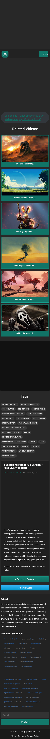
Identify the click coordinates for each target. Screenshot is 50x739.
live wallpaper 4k (35, 657)
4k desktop (42, 639)
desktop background (10, 666)
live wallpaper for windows (14, 428)
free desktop (7, 418)
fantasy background (26, 661)
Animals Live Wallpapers (34, 692)
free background (35, 414)
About (13, 736)
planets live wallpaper (12, 437)
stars (42, 442)
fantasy (23, 657)
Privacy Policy (33, 736)
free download (23, 418)
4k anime (32, 648)
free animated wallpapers (13, 414)
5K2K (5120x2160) (32, 679)
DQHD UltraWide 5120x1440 (13, 692)
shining (33, 442)
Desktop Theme (38, 409)
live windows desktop (11, 432)
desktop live (23, 409)
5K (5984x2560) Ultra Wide (12, 679)
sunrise (25, 446)
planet (27, 432)
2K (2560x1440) (27, 706)
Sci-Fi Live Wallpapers (11, 706)
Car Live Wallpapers (32, 697)
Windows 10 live (8, 451)
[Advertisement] (25, 24)
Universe (35, 446)
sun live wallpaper (10, 446)
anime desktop (36, 643)
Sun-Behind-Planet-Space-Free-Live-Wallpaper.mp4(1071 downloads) (24, 117)
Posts (44, 679)
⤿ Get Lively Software (25, 579)
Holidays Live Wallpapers (12, 683)
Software (22, 736)
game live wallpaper (28, 639)
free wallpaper (8, 423)
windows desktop (26, 451)
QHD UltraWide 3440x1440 (12, 701)
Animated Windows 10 (29, 404)
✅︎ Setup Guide (25, 588)
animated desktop (9, 404)
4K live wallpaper (26, 666)
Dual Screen (28, 683)
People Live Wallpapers (30, 688)
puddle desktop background (14, 442)
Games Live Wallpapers (12, 472)
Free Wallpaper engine (28, 423)
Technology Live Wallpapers (13, 697)
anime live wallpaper (10, 657)
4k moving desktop (10, 652)
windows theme (8, 456)
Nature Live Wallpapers (33, 701)
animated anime (9, 643)
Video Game (22, 643)
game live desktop (9, 661)
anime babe (7, 648)
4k (4, 639)
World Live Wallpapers (11, 688)
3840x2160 (13, 639)
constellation (8, 409)
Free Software (39, 418)
